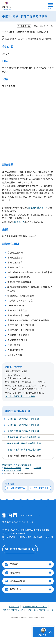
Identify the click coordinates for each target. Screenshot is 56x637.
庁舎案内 (14, 564)
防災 (27, 467)
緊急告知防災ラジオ (38, 208)
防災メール (19, 222)
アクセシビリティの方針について (39, 610)
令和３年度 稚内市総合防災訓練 (23, 431)
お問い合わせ (16, 589)
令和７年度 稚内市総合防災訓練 (23, 419)
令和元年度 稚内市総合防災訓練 (23, 437)
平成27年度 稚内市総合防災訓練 (24, 450)
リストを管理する (41, 488)
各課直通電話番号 (20, 549)
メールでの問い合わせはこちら (20, 396)
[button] (50, 5)
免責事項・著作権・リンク (13, 610)
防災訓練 (37, 467)
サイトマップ (14, 606)
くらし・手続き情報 (23, 465)
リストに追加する (18, 488)
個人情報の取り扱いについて (35, 606)
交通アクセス (16, 573)
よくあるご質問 (17, 581)
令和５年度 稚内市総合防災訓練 (23, 425)
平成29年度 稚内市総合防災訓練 (24, 443)
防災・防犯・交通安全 (12, 467)
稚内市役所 (7, 465)
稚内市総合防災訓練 (17, 411)
